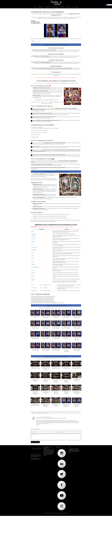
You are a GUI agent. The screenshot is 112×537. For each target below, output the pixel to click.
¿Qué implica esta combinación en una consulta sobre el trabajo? (43, 298)
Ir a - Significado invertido (35, 21)
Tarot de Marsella (46, 454)
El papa (32, 252)
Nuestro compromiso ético (73, 450)
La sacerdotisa (33, 249)
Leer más (37, 424)
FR (109, 4)
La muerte (33, 238)
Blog (72, 6)
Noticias (67, 6)
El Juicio (32, 276)
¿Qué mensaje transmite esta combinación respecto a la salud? (43, 299)
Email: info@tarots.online (34, 458)
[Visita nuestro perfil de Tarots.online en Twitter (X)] (61, 478)
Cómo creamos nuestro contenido (74, 451)
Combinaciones (47, 6)
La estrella (33, 241)
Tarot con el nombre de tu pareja (48, 451)
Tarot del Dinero (45, 452)
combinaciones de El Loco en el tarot (66, 307)
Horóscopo (62, 6)
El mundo (33, 279)
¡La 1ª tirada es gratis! (34, 137)
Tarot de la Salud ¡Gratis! (50, 453)
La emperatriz (33, 235)
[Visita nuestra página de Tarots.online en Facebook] (61, 490)
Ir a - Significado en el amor (35, 23)
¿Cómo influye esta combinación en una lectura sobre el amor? (42, 297)
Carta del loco (35, 17)
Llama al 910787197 (56, 6)
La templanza (75, 17)
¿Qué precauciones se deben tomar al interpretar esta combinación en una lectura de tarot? (48, 302)
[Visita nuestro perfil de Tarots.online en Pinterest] (61, 511)
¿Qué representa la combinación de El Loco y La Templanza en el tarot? (44, 296)
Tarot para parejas (51, 450)
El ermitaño (33, 264)
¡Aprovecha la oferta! (34, 136)
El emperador (33, 233)
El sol (32, 274)
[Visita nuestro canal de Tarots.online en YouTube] (61, 500)
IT (111, 4)
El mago (32, 231)
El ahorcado (33, 272)
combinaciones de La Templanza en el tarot (66, 358)
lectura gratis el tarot (40, 83)
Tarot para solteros (46, 449)
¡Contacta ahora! (36, 459)
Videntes (76, 6)
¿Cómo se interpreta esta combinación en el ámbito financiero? (43, 300)
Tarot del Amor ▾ (46, 448)
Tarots (35, 6)
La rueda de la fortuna (35, 267)
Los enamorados (34, 247)
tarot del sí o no (46, 218)
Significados (40, 6)
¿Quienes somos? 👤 (72, 448)
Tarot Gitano (45, 447)
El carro (32, 255)
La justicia (33, 280)
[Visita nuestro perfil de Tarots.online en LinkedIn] (61, 468)
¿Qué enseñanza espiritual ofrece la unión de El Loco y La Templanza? (44, 301)
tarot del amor (46, 102)
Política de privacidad (75, 449)
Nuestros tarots (45, 446)
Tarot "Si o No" (50, 447)
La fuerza (32, 269)
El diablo (32, 258)
